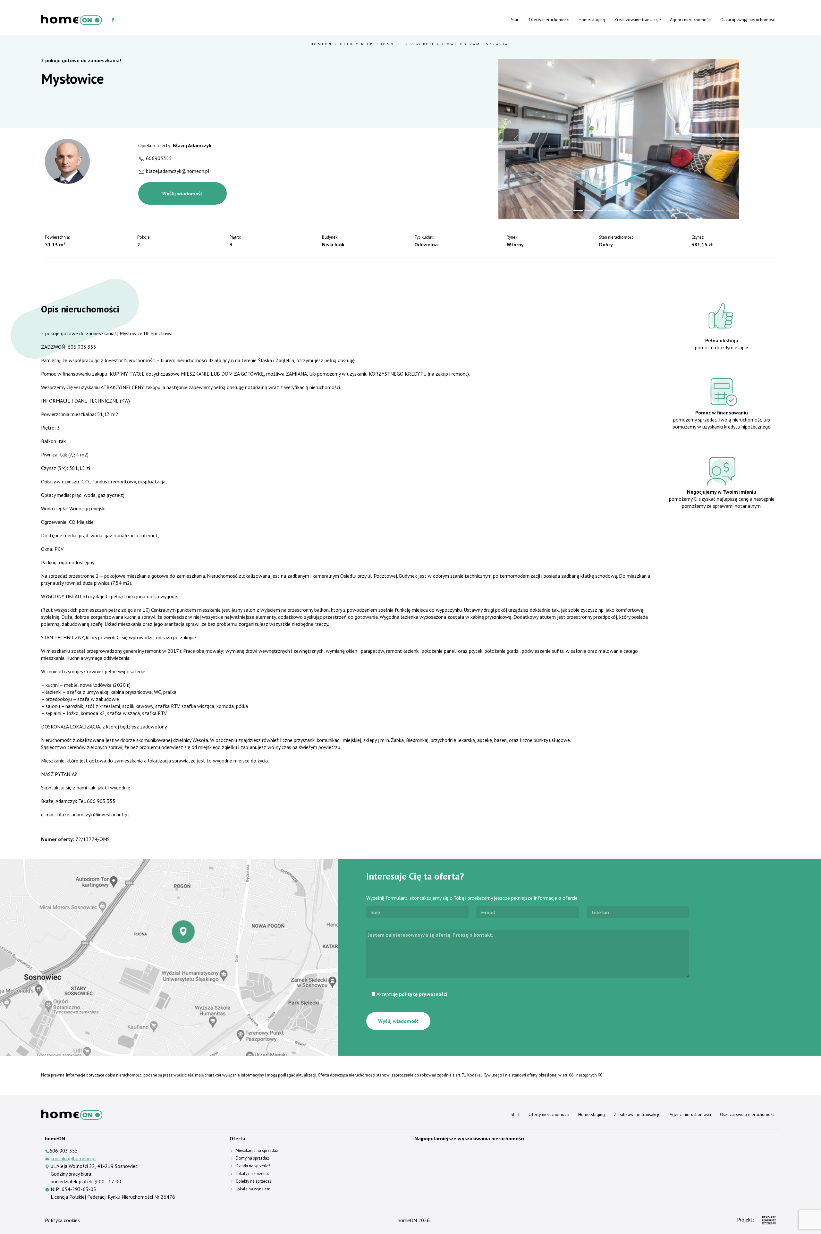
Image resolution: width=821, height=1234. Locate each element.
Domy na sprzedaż (252, 1158)
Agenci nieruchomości (690, 19)
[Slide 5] (613, 210)
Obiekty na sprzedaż (254, 1181)
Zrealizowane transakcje (637, 19)
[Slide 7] (636, 210)
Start (515, 19)
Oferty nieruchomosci (549, 19)
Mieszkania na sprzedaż (257, 1150)
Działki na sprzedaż (253, 1166)
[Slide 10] (670, 210)
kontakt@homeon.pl (73, 1158)
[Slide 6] (624, 210)
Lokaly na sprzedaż (253, 1173)
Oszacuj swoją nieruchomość (747, 19)
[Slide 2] (578, 210)
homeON (407, 1220)
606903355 (159, 158)
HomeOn (321, 44)
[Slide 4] (601, 210)
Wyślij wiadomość (182, 193)
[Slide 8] (647, 210)
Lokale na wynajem (253, 1189)
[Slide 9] (659, 210)
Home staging (592, 19)
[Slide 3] (590, 210)
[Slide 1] (566, 210)
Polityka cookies (62, 1220)
